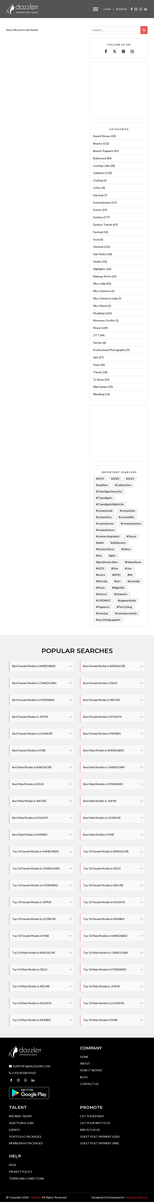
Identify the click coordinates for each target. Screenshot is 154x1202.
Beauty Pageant (103, 151)
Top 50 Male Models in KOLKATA (32, 1003)
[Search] (144, 30)
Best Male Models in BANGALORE (32, 767)
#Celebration (123, 485)
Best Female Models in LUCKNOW (32, 733)
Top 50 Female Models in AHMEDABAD (35, 851)
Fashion (98, 217)
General (98, 246)
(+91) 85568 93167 (24, 1073)
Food (96, 239)
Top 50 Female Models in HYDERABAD (35, 885)
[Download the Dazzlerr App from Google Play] (29, 1092)
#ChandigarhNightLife (110, 504)
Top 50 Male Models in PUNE (100, 1020)
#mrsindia (134, 581)
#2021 (130, 478)
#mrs (117, 581)
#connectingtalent (108, 536)
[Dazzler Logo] (22, 8)
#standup (102, 613)
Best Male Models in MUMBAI (29, 834)
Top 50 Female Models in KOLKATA (104, 902)
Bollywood (99, 158)
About (85, 1063)
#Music (100, 587)
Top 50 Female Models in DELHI (102, 868)
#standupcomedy (126, 613)
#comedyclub (104, 510)
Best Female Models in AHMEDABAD (34, 666)
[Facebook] (105, 51)
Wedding (98, 394)
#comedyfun (104, 517)
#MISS (116, 574)
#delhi (100, 542)
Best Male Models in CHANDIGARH (104, 767)
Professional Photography (109, 350)
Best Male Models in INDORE (29, 801)
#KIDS (100, 568)
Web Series (100, 386)
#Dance (131, 536)
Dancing (98, 195)
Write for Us (90, 1129)
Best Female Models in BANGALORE (104, 666)
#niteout (101, 594)
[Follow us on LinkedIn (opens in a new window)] (145, 9)
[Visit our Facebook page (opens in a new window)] (132, 9)
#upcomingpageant (108, 619)
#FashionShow (105, 549)
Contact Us (89, 1084)
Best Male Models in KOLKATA (30, 817)
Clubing (98, 180)
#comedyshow (105, 530)
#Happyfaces (133, 562)
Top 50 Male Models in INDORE (31, 986)
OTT (96, 335)
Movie (97, 328)
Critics (97, 187)
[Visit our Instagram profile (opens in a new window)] (136, 9)
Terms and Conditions (26, 1178)
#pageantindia (127, 600)
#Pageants (103, 607)
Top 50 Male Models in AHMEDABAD (105, 935)
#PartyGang (124, 607)
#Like (114, 568)
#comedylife (126, 517)
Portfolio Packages (25, 1136)
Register (121, 9)
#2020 (115, 478)
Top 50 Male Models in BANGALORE (33, 952)
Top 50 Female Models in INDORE (103, 885)
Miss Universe (102, 291)
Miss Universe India (105, 298)
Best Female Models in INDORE (101, 700)
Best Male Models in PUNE (98, 834)
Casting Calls (101, 165)
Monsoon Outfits (104, 320)
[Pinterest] (123, 51)
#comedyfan (127, 510)
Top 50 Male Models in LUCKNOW (103, 1003)
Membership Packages (26, 1143)
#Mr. (130, 574)
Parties (97, 342)
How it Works (91, 1070)
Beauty (97, 143)
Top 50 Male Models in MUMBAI (31, 1020)
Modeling (99, 313)
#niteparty (120, 594)
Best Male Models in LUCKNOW (102, 817)
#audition (102, 485)
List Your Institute (95, 1123)
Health (97, 261)
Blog (84, 1077)
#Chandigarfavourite (109, 491)
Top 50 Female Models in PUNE (30, 935)
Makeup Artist (102, 276)
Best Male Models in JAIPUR (99, 801)
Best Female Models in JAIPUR (30, 716)
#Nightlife (118, 587)
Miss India (99, 283)
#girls (112, 555)
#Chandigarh (104, 497)
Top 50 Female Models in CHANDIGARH (36, 868)
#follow (126, 549)
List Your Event (92, 1116)
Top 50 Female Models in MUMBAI (103, 919)
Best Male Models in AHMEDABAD (103, 750)
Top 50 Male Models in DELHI (29, 969)
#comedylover (105, 523)
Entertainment (102, 202)
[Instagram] (132, 51)
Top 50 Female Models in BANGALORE (106, 851)
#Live (128, 568)
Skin (95, 357)
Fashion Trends (102, 224)
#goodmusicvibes (107, 562)
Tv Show (98, 379)
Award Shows (101, 136)
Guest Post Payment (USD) (100, 1136)
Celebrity (99, 173)
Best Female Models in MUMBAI (102, 733)
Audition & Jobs (21, 1123)
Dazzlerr (36, 1197)
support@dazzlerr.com (31, 1066)
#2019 (100, 478)
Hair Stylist (100, 254)
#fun (99, 555)
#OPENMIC (103, 600)
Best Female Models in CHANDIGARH (34, 683)
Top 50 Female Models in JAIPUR (31, 902)
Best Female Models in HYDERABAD (33, 700)
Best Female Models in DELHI (100, 683)
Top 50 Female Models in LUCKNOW (34, 919)
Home (84, 1056)
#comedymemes (131, 523)
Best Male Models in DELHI (28, 784)
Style (96, 364)
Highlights (99, 269)
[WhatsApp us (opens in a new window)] (140, 9)
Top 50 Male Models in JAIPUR (101, 986)
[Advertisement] (119, 90)
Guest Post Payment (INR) (99, 1143)
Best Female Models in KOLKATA (102, 716)
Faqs (12, 1165)
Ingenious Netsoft (136, 1197)
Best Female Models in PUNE (29, 750)
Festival (98, 232)
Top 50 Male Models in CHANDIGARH (105, 952)
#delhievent (118, 542)
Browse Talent (20, 1116)
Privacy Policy (20, 1171)
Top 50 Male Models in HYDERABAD (105, 969)
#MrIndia (101, 581)
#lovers (100, 574)
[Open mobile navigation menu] (95, 9)
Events (97, 209)
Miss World (100, 305)
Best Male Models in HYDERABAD (103, 784)
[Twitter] (114, 51)
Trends (97, 372)
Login (107, 9)
